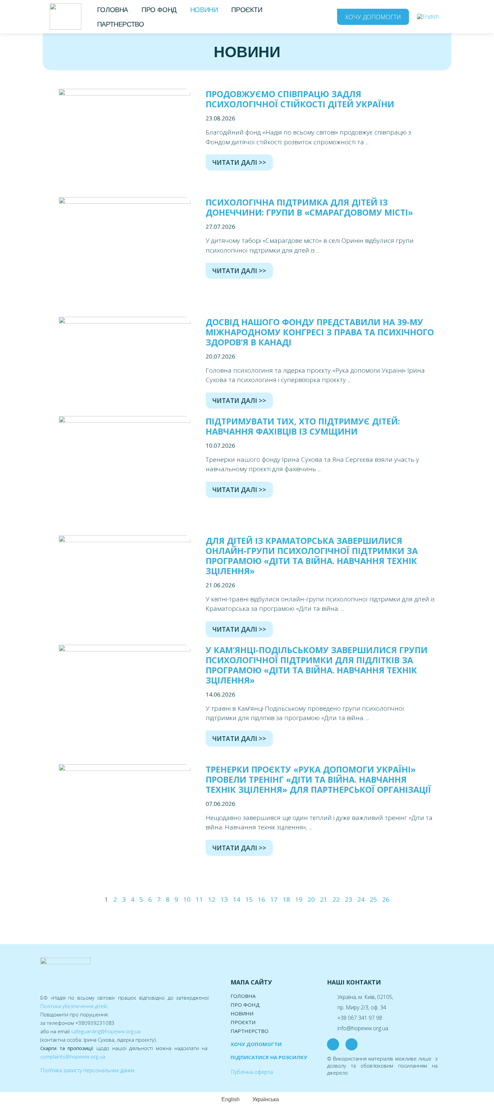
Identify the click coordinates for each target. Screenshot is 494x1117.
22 (336, 899)
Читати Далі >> (239, 162)
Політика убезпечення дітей (73, 1006)
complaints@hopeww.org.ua (72, 1056)
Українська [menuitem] (265, 1099)
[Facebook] (333, 1044)
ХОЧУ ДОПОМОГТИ (256, 1044)
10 (187, 899)
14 (236, 899)
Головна (112, 9)
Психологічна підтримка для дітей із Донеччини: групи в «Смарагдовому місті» (309, 207)
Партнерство (120, 24)
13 (224, 899)
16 (261, 899)
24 (361, 899)
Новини (204, 9)
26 (385, 899)
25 (373, 899)
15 (249, 899)
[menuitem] (428, 17)
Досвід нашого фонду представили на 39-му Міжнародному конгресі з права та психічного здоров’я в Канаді (320, 332)
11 (199, 899)
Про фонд (159, 9)
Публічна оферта (252, 1072)
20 (311, 899)
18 (286, 899)
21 (323, 899)
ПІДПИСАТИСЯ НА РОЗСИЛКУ (269, 1057)
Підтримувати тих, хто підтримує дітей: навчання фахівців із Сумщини (303, 426)
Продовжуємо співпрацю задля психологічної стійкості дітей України (300, 99)
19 (298, 899)
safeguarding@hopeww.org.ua (105, 1031)
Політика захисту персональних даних (87, 1070)
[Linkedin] (351, 1044)
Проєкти (246, 9)
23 (348, 899)
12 (211, 899)
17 (274, 899)
